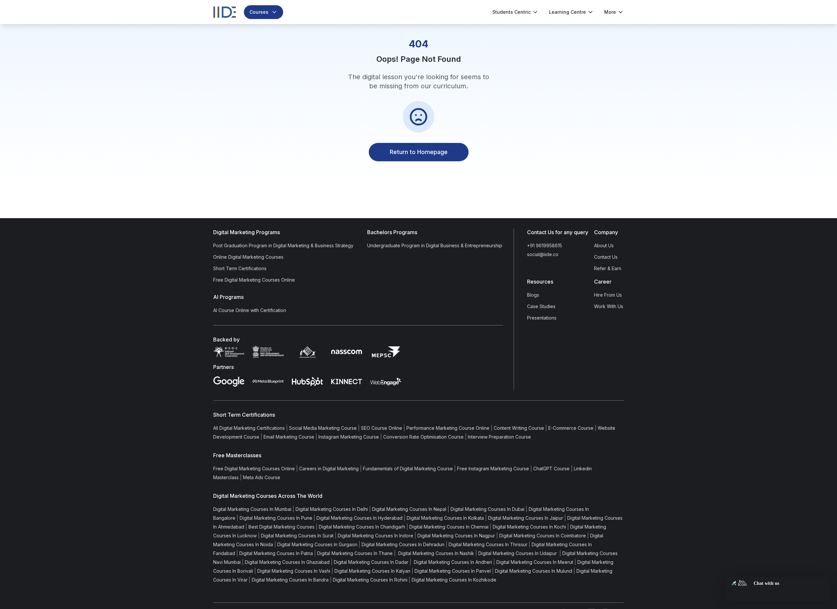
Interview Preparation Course (499, 437)
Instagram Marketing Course (348, 437)
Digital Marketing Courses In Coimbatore (542, 535)
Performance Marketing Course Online (447, 428)
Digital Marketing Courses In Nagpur (456, 535)
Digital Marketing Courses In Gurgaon (317, 544)
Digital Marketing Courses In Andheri (452, 562)
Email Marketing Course (289, 437)
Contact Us (606, 257)
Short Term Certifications (239, 268)
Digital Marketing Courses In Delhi (332, 509)
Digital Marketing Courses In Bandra (290, 580)
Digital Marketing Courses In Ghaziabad (287, 562)
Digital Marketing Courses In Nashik (435, 553)
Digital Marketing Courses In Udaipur (518, 553)
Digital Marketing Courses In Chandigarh (362, 527)
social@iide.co (542, 254)
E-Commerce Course (570, 428)
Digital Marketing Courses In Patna (276, 553)
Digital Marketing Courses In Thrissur (488, 544)
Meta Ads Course (261, 477)
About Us (604, 245)
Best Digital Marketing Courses (281, 527)
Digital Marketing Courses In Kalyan (372, 571)
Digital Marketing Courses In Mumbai (252, 509)
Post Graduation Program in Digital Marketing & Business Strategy (283, 245)
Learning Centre (567, 12)
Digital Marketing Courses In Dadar (371, 562)
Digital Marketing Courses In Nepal (409, 509)
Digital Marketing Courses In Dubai (487, 509)
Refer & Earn (607, 268)
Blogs (533, 295)
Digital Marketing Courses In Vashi (293, 571)
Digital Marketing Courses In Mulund (533, 571)
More (610, 12)
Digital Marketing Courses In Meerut (534, 562)
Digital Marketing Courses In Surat (297, 535)
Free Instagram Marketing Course (493, 468)
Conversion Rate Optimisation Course (423, 437)
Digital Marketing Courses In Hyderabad (359, 518)
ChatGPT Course (551, 468)
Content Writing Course (519, 428)
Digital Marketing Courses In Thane (355, 553)
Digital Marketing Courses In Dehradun (403, 544)
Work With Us (608, 306)
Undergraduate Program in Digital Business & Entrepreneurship (434, 245)
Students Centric (511, 12)
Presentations (541, 318)
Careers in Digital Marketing (329, 468)
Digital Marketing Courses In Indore (375, 535)
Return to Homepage (419, 151)
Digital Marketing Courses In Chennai (448, 527)
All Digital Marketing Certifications (249, 428)
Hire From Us (608, 295)
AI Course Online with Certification (249, 310)
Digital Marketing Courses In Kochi (529, 527)
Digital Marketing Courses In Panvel (453, 571)
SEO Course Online (381, 428)
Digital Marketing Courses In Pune (276, 518)
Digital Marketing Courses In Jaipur (525, 518)
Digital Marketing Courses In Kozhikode (454, 580)
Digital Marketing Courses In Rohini (370, 580)
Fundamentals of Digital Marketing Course (408, 468)
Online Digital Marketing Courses (248, 257)
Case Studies (541, 306)
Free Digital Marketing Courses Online (254, 280)
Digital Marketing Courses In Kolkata (445, 518)
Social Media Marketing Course (323, 428)
